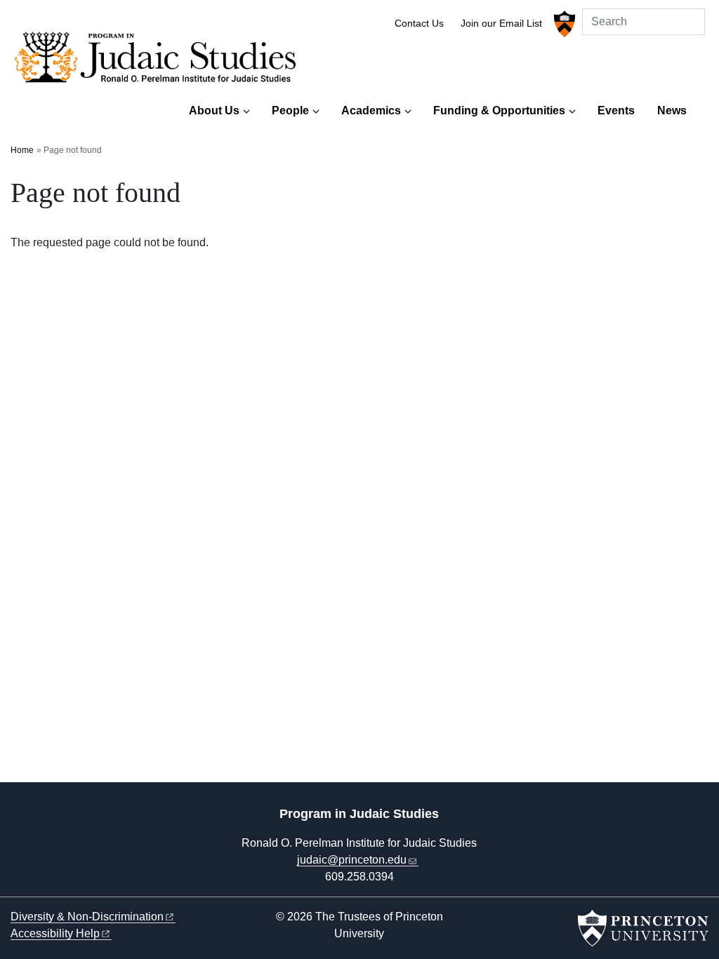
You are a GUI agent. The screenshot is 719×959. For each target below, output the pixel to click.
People (290, 110)
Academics (371, 110)
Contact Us (419, 23)
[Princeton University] (563, 24)
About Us (214, 110)
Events (616, 110)
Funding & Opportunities (499, 110)
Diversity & (87, 917)
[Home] (160, 61)
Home (22, 150)
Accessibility (55, 933)
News (672, 110)
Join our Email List (501, 23)
